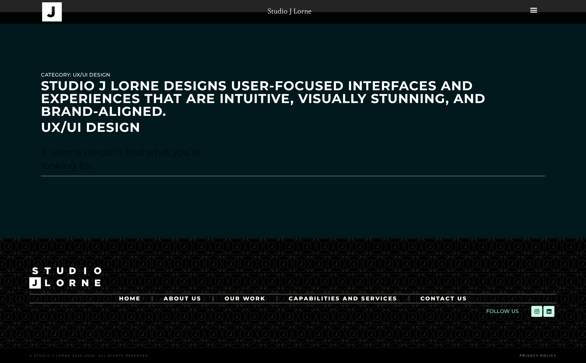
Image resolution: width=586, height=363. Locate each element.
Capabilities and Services (343, 298)
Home (130, 298)
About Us (182, 298)
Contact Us (444, 298)
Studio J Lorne (290, 11)
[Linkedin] (548, 311)
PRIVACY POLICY (538, 355)
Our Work (245, 298)
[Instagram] (536, 311)
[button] (533, 10)
